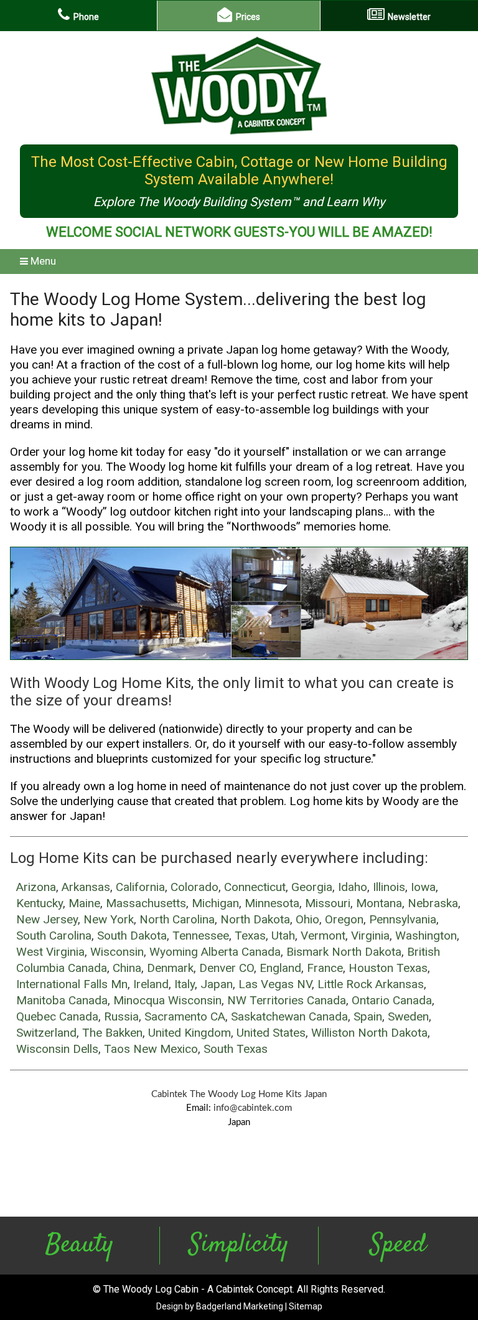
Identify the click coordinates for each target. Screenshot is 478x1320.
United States (271, 1032)
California (140, 887)
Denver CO (226, 968)
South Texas (236, 1049)
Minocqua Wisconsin (167, 1000)
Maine (84, 903)
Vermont (323, 935)
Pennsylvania (402, 919)
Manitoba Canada (62, 1000)
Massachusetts (146, 903)
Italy (184, 984)
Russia (121, 1016)
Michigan (215, 903)
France (325, 968)
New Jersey (47, 919)
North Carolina (177, 919)
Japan (216, 984)
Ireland (151, 984)
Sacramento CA (184, 1016)
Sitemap (305, 1306)
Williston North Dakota (369, 1032)
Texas (250, 935)
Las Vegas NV (275, 984)
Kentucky (39, 903)
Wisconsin (117, 952)
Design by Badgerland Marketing (219, 1306)
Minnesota (272, 903)
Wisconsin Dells (57, 1049)
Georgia (311, 887)
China (127, 968)
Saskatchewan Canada (289, 1016)
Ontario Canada (392, 1000)
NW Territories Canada (286, 1000)
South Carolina (53, 935)
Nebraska (433, 903)
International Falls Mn (72, 984)
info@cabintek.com (252, 1108)
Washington (426, 935)
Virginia (370, 935)
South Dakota (132, 935)
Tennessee (200, 935)
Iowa (423, 887)
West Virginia (50, 952)
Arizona (36, 887)
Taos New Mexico (151, 1049)
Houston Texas (388, 968)
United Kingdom (189, 1032)
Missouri (327, 903)
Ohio (307, 919)
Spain (368, 1016)
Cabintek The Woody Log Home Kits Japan (239, 1094)
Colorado (194, 887)
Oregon (344, 919)
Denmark (170, 968)
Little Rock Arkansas (370, 984)
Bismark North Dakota (343, 952)
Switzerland (46, 1032)
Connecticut (255, 887)
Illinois (389, 887)
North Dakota (255, 919)
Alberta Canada (241, 952)
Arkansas (86, 887)
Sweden (408, 1016)
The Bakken (112, 1032)
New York (108, 919)
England (280, 968)
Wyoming (173, 952)
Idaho (352, 887)
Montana (379, 903)
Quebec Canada (57, 1016)
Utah (283, 935)
